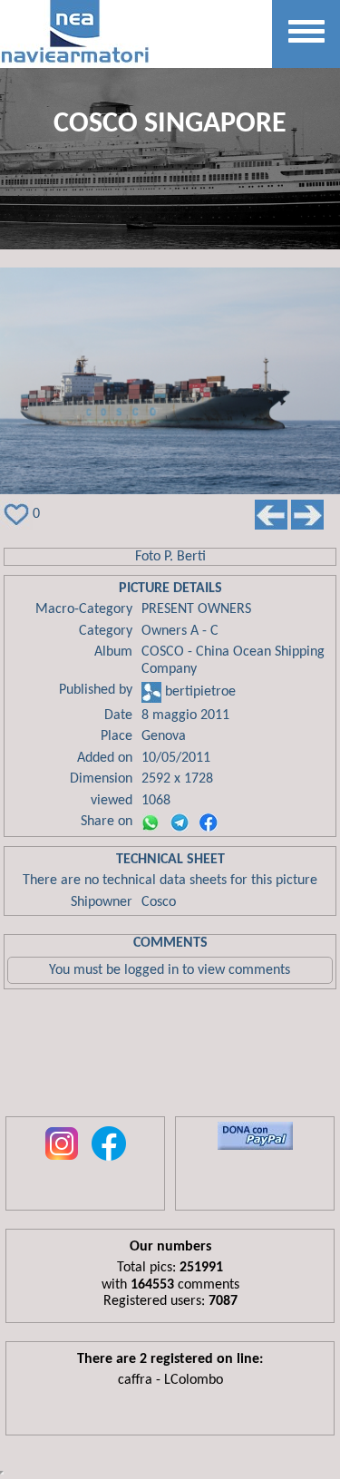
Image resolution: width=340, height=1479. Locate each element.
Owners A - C (180, 631)
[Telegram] (179, 822)
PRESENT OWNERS (196, 609)
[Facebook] (208, 822)
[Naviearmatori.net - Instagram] (61, 1161)
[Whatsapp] (150, 822)
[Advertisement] (170, 1057)
